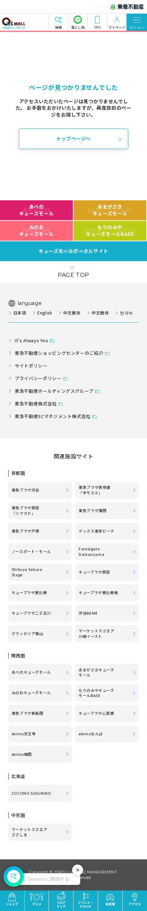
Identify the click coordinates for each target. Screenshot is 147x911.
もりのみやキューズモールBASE (110, 230)
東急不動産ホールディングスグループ (54, 391)
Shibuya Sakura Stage (27, 571)
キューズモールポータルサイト (73, 251)
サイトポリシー (31, 365)
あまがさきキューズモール (109, 210)
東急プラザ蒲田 (92, 510)
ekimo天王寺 (24, 733)
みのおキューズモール (36, 230)
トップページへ (73, 138)
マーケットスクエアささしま (30, 832)
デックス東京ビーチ (97, 531)
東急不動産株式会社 (36, 403)
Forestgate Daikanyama (91, 551)
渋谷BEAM (88, 613)
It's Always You (31, 340)
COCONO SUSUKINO (31, 793)
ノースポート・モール (31, 551)
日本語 (19, 313)
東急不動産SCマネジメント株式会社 (53, 416)
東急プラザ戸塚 (25, 531)
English (44, 313)
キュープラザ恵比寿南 (98, 592)
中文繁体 (72, 313)
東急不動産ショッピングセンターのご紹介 (59, 353)
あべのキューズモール (36, 210)
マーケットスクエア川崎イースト (97, 633)
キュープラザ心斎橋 (96, 713)
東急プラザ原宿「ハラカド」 (25, 510)
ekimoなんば (91, 733)
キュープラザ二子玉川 (31, 613)
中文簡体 (100, 313)
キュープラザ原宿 (94, 572)
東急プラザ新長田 (27, 713)
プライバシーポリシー (38, 378)
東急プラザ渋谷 (25, 490)
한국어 (126, 313)
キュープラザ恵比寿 (29, 592)
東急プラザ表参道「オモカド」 (94, 489)
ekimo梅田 (22, 754)
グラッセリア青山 (27, 633)
